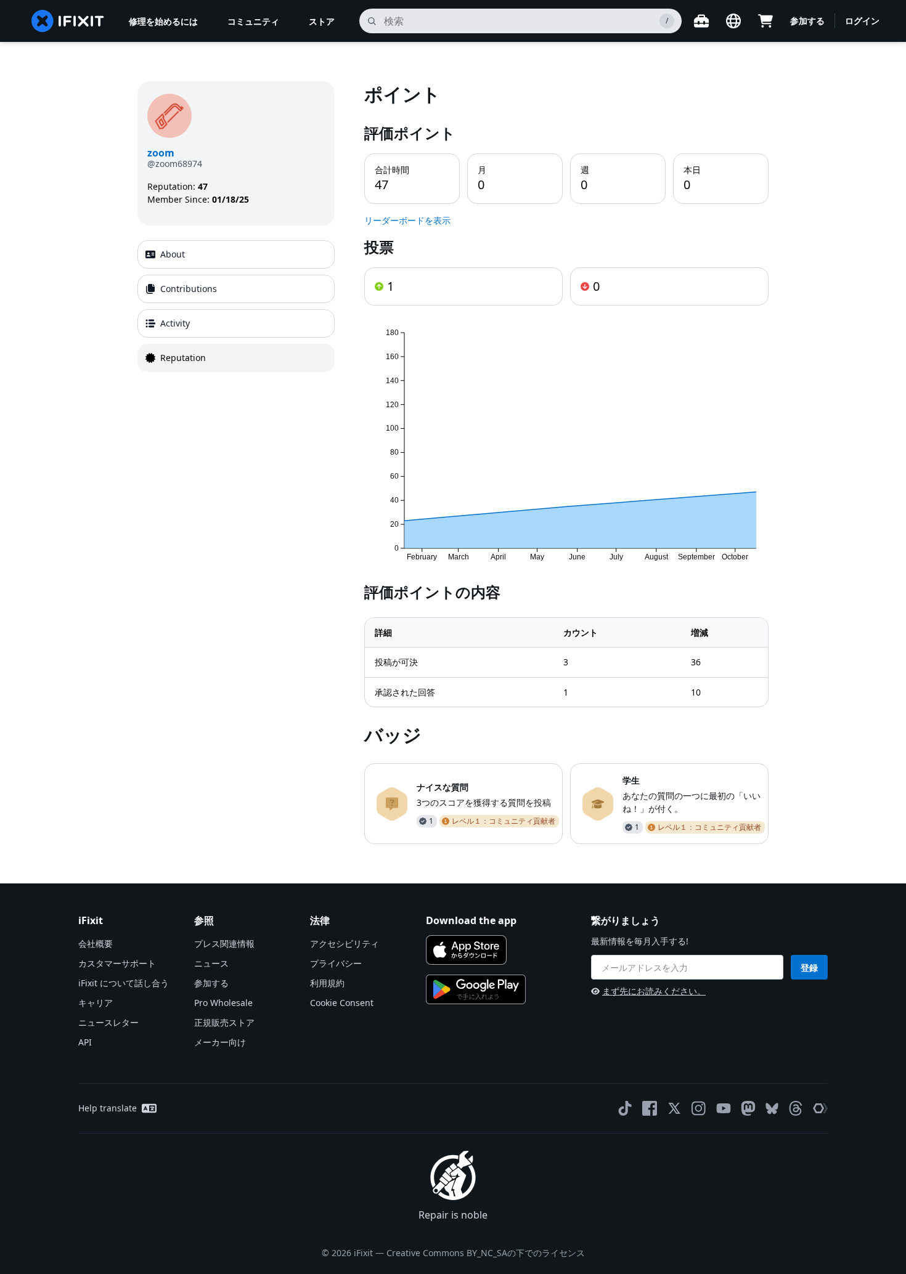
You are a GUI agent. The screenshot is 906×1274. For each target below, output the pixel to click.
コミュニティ (253, 21)
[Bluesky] (771, 1108)
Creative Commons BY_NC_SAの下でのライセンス (485, 1253)
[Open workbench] (701, 21)
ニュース (211, 963)
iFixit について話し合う (123, 983)
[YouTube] (723, 1108)
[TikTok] (625, 1108)
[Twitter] (674, 1108)
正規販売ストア (224, 1022)
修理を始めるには (163, 21)
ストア (322, 21)
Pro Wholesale (223, 1002)
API (85, 1042)
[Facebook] (649, 1108)
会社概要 (95, 943)
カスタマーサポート (117, 963)
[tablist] (236, 306)
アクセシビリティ (344, 943)
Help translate (107, 1108)
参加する (807, 20)
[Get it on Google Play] (476, 989)
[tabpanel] (566, 462)
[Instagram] (699, 1108)
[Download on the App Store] (466, 950)
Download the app (471, 920)
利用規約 (327, 983)
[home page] (67, 21)
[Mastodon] (748, 1108)
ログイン (862, 20)
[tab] (236, 254)
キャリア (95, 1002)
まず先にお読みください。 (654, 991)
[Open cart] (765, 21)
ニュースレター (108, 1022)
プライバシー (336, 963)
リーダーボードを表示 (407, 220)
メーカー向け (220, 1042)
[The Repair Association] (820, 1108)
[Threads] (795, 1108)
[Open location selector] (733, 21)
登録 (809, 967)
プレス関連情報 (224, 943)
